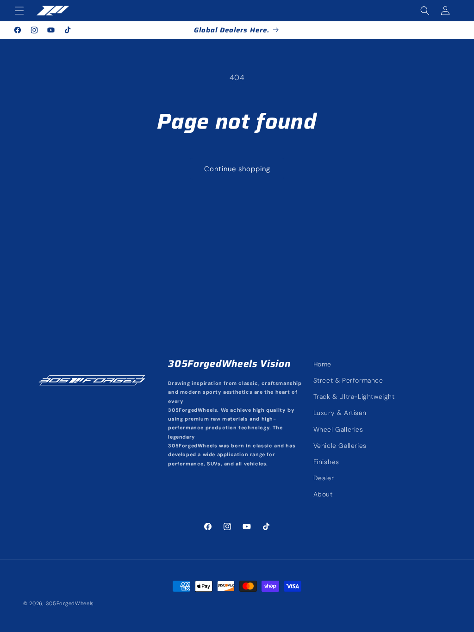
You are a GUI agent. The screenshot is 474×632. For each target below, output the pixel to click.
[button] (19, 10)
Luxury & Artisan (340, 413)
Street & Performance (348, 380)
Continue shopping (237, 168)
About (323, 494)
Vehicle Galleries (340, 445)
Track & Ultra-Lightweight (354, 396)
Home (322, 364)
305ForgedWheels (70, 603)
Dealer (323, 478)
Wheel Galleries (338, 429)
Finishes (326, 462)
